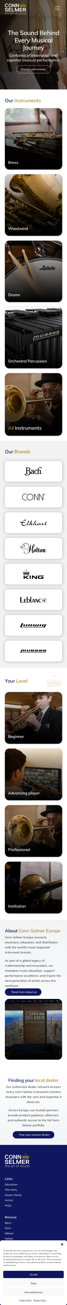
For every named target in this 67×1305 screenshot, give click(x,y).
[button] (62, 1244)
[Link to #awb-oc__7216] (57, 8)
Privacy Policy (39, 1300)
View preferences (33, 1292)
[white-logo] (15, 3)
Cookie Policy (25, 1300)
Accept (33, 1274)
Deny (33, 1283)
